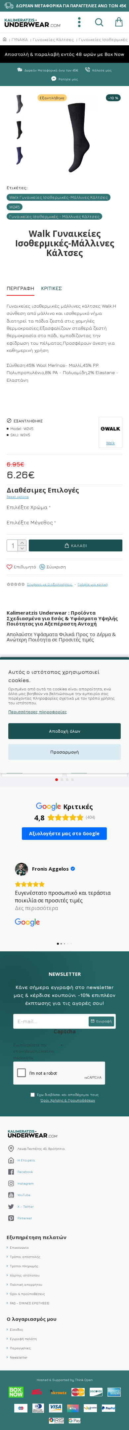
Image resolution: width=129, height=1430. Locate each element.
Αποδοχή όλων (64, 731)
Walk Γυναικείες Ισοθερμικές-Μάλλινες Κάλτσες (58, 197)
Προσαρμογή (64, 752)
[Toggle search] (99, 22)
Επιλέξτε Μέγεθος (30, 522)
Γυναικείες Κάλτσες (53, 39)
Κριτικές (51, 288)
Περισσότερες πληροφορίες (37, 711)
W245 (14, 206)
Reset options (18, 496)
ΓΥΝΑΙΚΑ (20, 39)
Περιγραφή (20, 288)
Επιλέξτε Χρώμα (27, 507)
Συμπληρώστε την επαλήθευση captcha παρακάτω (33, 1051)
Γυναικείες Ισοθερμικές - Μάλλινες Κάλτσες (54, 216)
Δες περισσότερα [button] (36, 908)
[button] (56, 779)
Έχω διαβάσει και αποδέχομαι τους (68, 1097)
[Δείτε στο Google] (21, 869)
